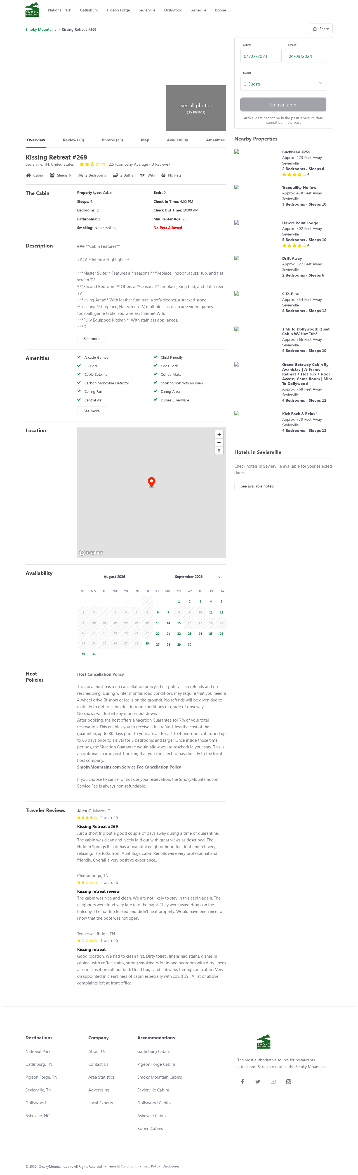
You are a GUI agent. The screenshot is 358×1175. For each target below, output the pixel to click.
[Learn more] (256, 164)
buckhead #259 (296, 151)
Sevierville (147, 10)
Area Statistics (101, 1077)
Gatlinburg (89, 10)
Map (145, 139)
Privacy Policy (150, 1166)
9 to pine (290, 293)
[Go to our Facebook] (242, 1081)
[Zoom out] (219, 442)
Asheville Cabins (152, 1115)
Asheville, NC (37, 1115)
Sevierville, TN (38, 1090)
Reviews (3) (73, 139)
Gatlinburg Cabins (153, 1051)
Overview (36, 139)
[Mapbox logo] (91, 553)
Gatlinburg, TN (38, 1064)
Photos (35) (112, 139)
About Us (96, 1051)
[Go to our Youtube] (273, 1081)
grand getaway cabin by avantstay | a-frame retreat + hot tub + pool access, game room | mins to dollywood (307, 374)
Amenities (215, 139)
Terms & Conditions (122, 1166)
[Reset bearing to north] (219, 450)
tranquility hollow (299, 187)
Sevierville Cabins (153, 1090)
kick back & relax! (299, 413)
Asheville (198, 10)
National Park (59, 10)
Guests (247, 73)
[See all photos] (95, 84)
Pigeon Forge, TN (41, 1077)
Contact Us (98, 1064)
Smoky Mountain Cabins (159, 1077)
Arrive (247, 45)
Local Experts (100, 1102)
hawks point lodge (300, 222)
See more (92, 338)
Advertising (98, 1090)
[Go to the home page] (32, 10)
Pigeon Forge (118, 10)
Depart (292, 45)
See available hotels (257, 486)
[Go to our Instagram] (288, 1081)
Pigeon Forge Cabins (156, 1064)
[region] (151, 492)
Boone (220, 10)
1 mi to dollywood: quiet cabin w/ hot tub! (305, 331)
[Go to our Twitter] (258, 1081)
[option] (146, 643)
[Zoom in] (219, 434)
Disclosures (171, 1166)
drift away (292, 258)
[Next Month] (219, 577)
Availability (177, 139)
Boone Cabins (150, 1128)
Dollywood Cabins (154, 1102)
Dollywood (173, 10)
